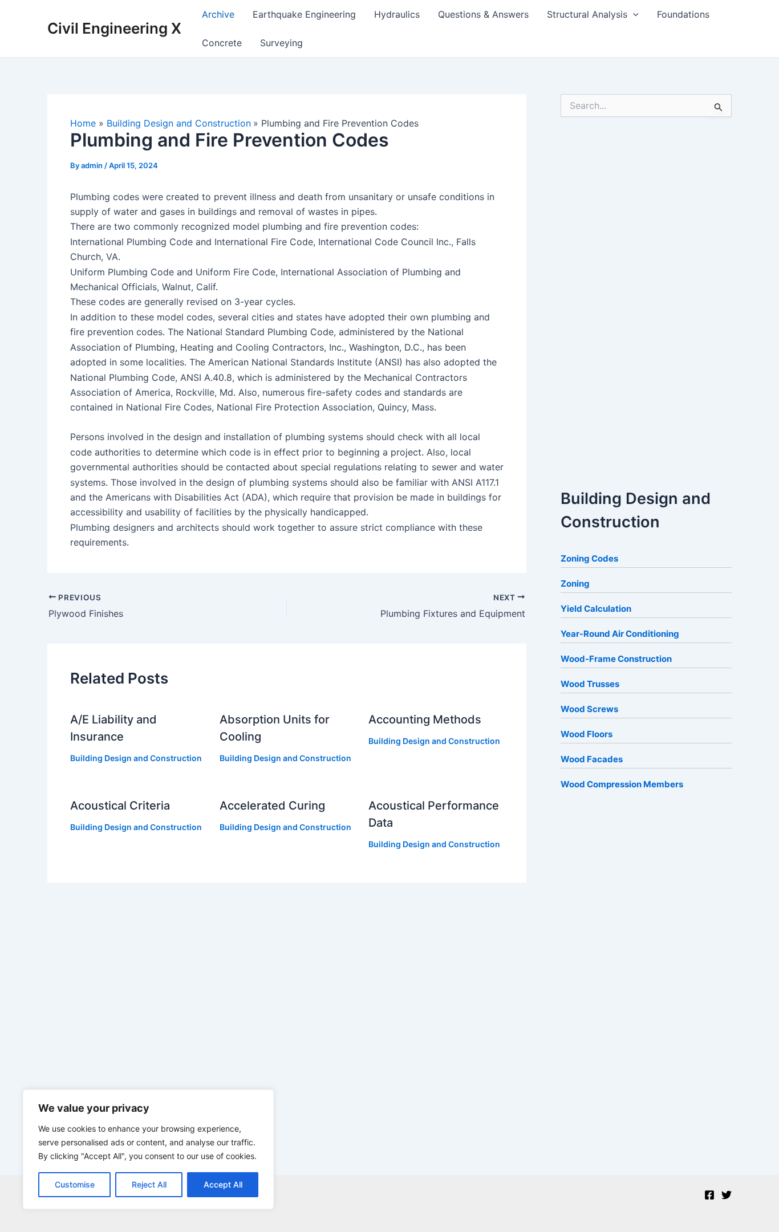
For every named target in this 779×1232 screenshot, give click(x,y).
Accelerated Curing (272, 805)
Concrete (222, 42)
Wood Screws (589, 709)
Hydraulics (397, 14)
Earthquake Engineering (304, 14)
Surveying (281, 42)
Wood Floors (586, 734)
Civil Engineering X (114, 28)
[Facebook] (709, 1195)
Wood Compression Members (622, 784)
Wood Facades (592, 759)
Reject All (149, 1184)
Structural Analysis (587, 14)
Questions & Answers (483, 14)
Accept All (223, 1184)
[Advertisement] (646, 299)
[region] (148, 1149)
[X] (726, 1195)
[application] (633, 14)
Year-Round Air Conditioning (620, 633)
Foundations (683, 14)
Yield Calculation (596, 608)
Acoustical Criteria (120, 805)
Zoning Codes (589, 558)
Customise (75, 1184)
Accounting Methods (424, 719)
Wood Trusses (590, 683)
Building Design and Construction (136, 758)
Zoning (575, 583)
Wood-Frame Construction (616, 658)
